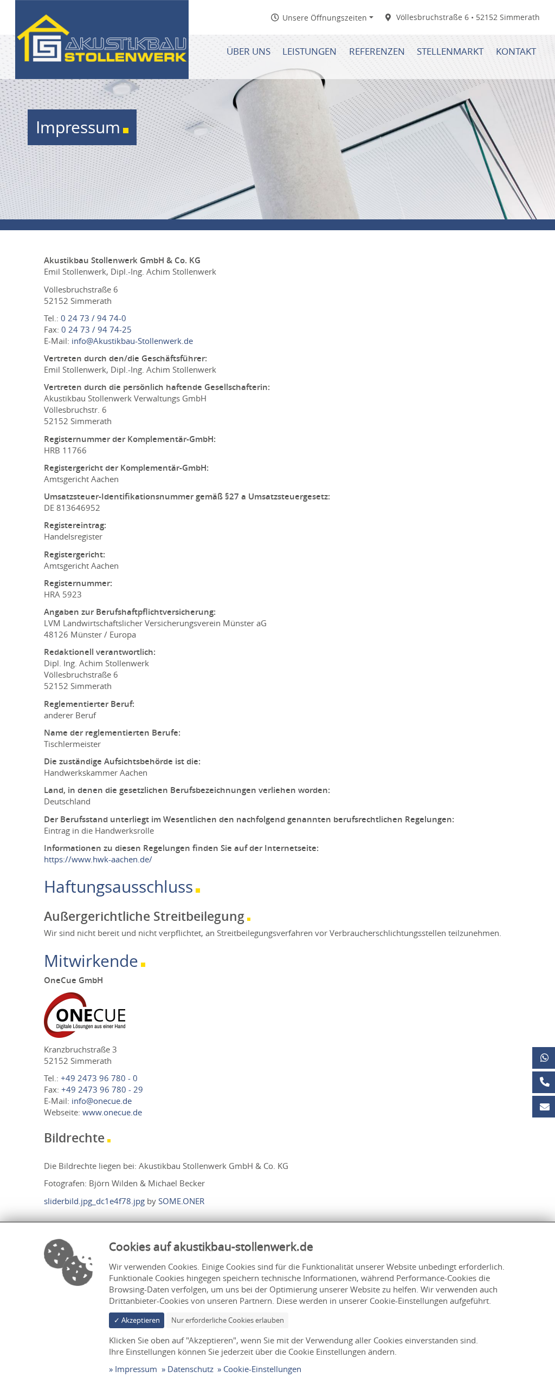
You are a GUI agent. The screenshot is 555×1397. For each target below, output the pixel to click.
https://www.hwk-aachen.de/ (98, 859)
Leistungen (309, 51)
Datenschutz (190, 1368)
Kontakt (516, 51)
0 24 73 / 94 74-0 (93, 318)
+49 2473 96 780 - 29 (102, 1089)
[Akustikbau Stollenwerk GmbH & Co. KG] (102, 38)
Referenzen (377, 51)
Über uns (248, 51)
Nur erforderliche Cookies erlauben (227, 1320)
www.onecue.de (112, 1112)
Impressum (136, 1368)
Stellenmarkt (450, 51)
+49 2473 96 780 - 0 (99, 1078)
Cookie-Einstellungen (262, 1368)
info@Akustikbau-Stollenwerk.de (132, 340)
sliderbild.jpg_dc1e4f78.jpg (94, 1200)
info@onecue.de (102, 1100)
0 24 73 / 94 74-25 (96, 329)
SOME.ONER (181, 1200)
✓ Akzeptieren (137, 1320)
